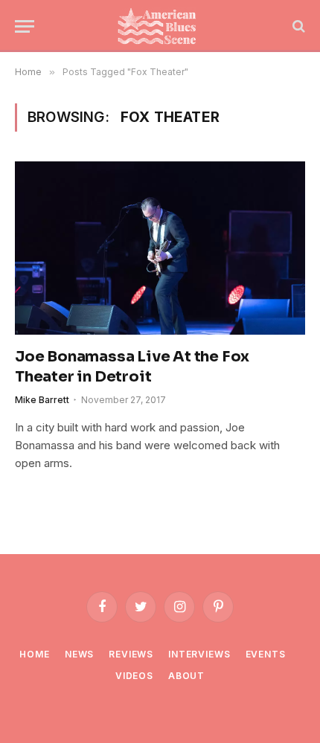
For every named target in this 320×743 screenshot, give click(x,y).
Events (266, 654)
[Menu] (24, 26)
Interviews (199, 654)
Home (34, 654)
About (186, 675)
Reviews (131, 654)
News (79, 654)
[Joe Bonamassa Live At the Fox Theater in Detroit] (160, 247)
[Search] (297, 26)
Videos (134, 675)
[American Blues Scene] (160, 26)
